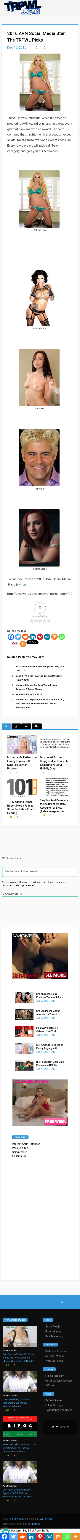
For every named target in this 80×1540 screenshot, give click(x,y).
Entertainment (54, 1331)
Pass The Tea (20, 1148)
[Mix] (54, 637)
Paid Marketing (54, 1336)
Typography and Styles (58, 1410)
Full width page (54, 1405)
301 (7, 1500)
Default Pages (53, 1400)
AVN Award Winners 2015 (29, 694)
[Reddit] (25, 637)
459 (7, 1410)
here (24, 584)
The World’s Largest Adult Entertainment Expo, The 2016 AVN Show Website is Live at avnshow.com (40, 703)
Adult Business (10, 1350)
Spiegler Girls (19, 1152)
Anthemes (34, 1523)
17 (43, 815)
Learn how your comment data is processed (34, 884)
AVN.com (50, 1385)
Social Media (52, 1326)
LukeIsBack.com (54, 1375)
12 (10, 817)
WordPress (46, 1518)
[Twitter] (18, 637)
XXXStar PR (19, 1156)
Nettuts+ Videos (54, 1356)
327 (7, 1455)
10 (14, 1455)
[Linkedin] (32, 637)
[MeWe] (47, 637)
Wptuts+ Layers (54, 1360)
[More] (23, 644)
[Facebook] (11, 637)
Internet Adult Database (26, 1143)
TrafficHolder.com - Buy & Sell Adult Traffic (24, 1530)
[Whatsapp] (61, 637)
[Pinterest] (40, 637)
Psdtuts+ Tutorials (56, 1351)
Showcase (18, 1518)
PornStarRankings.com (59, 1380)
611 (7, 1365)
